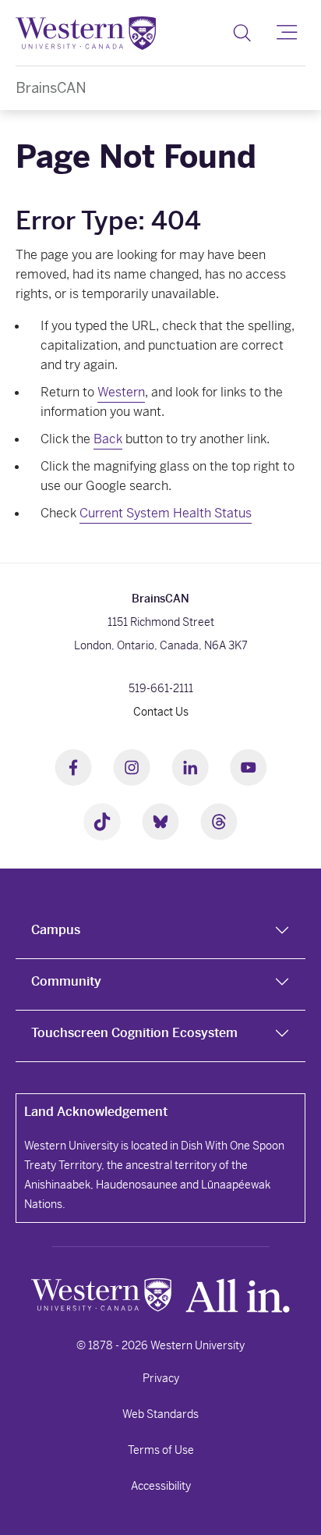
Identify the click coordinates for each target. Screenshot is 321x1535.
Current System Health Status (165, 513)
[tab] (160, 933)
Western (121, 392)
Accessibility (161, 1486)
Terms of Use (161, 1450)
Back (107, 439)
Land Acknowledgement (96, 1111)
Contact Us (161, 712)
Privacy (161, 1378)
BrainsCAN (51, 88)
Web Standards (160, 1414)
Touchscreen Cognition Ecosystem (134, 1033)
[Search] (242, 33)
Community (66, 981)
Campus (55, 930)
